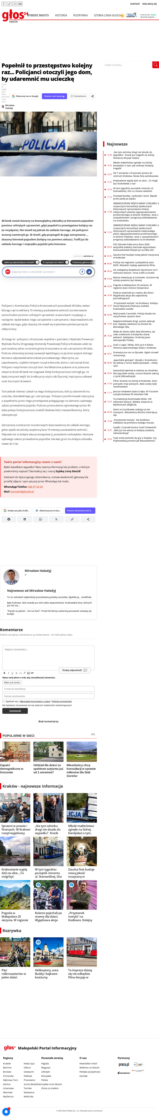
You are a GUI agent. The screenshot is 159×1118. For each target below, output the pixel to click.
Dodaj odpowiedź (72, 670)
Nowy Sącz (29, 1063)
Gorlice (6, 1084)
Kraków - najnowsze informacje (32, 786)
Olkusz (27, 1067)
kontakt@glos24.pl (22, 491)
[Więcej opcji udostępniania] (88, 519)
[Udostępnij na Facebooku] (9, 519)
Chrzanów (8, 1075)
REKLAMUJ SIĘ (149, 3)
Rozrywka (80, 15)
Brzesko (7, 1071)
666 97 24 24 (35, 486)
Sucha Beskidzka (32, 1084)
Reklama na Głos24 (89, 1067)
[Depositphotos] (124, 1073)
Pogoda (45, 1063)
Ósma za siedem (50, 1088)
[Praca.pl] (124, 1064)
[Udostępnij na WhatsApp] (40, 519)
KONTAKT (135, 3)
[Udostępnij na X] (56, 519)
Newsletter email (88, 1063)
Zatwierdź (15, 710)
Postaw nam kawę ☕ (54, 96)
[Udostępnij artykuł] (92, 96)
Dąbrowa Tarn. (10, 1080)
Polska (44, 1080)
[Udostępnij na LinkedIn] (24, 519)
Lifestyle (45, 1071)
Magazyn (46, 1067)
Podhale (28, 1075)
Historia (61, 15)
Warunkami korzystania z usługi (35, 701)
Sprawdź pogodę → (148, 17)
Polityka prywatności (90, 1071)
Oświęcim (29, 1071)
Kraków (7, 1063)
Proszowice (29, 1080)
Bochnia (7, 1067)
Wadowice (29, 1092)
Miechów (7, 1092)
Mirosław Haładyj (9, 106)
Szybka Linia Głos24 (108, 15)
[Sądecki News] (138, 1064)
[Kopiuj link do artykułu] (72, 519)
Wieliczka (28, 1096)
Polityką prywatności (62, 701)
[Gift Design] (138, 1073)
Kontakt (83, 1075)
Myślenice (8, 1096)
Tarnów (28, 1088)
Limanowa (8, 1088)
